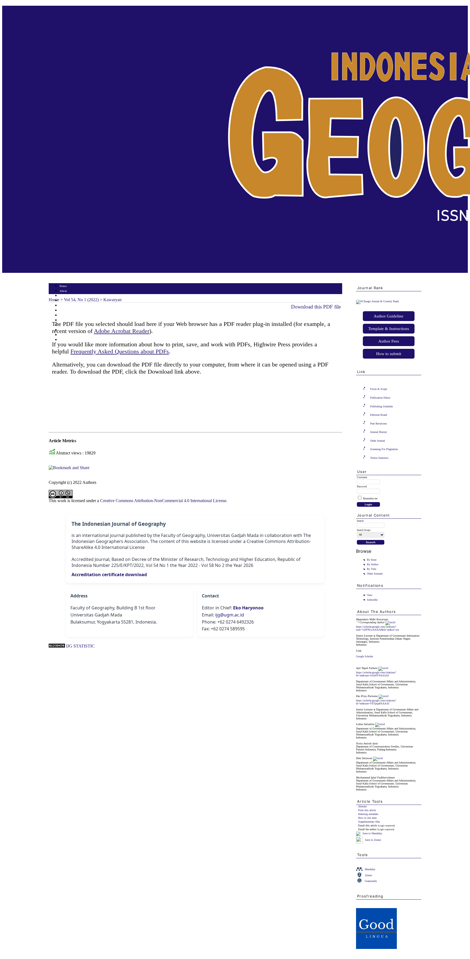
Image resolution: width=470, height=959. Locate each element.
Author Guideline (388, 316)
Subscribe (372, 599)
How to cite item (367, 817)
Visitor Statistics (379, 457)
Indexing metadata (368, 814)
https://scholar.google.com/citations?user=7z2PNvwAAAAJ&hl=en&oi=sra (377, 628)
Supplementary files (369, 821)
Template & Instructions (388, 328)
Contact (64, 339)
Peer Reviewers (378, 423)
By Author (372, 564)
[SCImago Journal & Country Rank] (377, 301)
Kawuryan (112, 299)
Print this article (367, 810)
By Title (371, 568)
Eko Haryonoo (248, 608)
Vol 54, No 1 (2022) (81, 299)
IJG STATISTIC (80, 646)
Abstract (362, 806)
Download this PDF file (316, 307)
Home (63, 286)
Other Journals (375, 573)
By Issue (371, 559)
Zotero (368, 875)
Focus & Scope (378, 388)
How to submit (388, 354)
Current (64, 310)
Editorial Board (378, 414)
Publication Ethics (380, 397)
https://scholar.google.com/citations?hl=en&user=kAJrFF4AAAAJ (376, 674)
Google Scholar (364, 656)
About (63, 290)
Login (63, 295)
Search (63, 305)
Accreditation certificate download (109, 575)
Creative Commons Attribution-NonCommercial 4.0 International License (163, 500)
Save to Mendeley (372, 833)
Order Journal (377, 440)
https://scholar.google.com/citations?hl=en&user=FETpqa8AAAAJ (376, 702)
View (369, 595)
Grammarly (371, 880)
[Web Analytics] (57, 646)
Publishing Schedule (381, 406)
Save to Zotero (372, 839)
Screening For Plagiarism (384, 449)
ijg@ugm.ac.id (229, 615)
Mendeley (370, 869)
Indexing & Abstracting (74, 335)
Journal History (378, 431)
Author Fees (388, 341)
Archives (65, 315)
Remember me (370, 498)
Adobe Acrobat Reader (121, 331)
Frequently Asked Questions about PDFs (119, 351)
